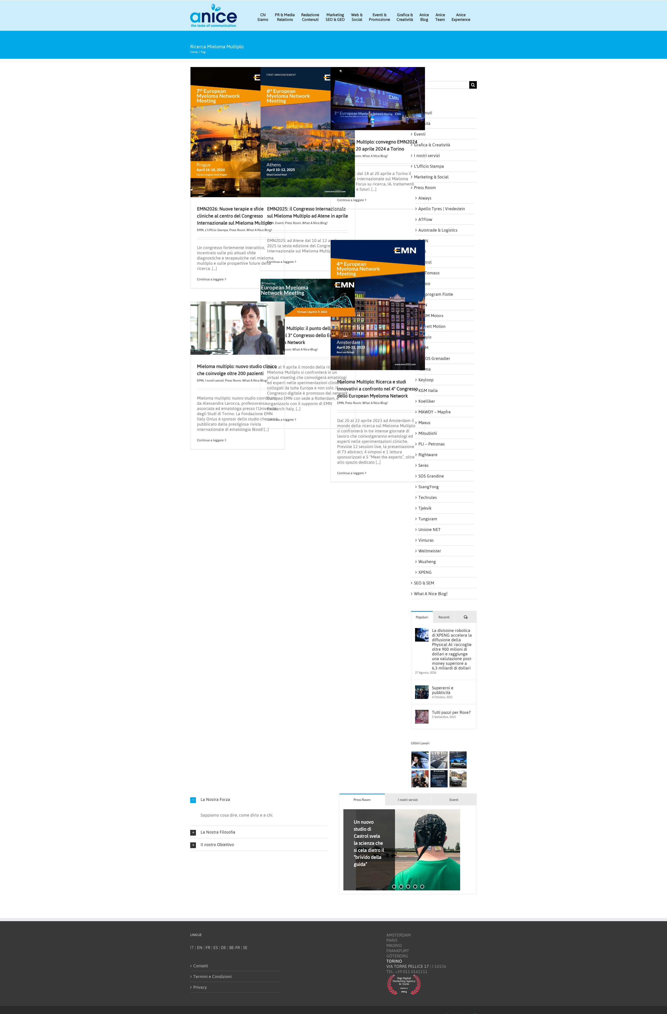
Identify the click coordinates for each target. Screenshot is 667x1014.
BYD (422, 251)
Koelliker (426, 401)
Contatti (200, 965)
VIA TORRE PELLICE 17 (407, 966)
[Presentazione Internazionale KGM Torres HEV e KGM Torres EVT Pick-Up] (458, 778)
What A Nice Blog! (315, 223)
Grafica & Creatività (432, 144)
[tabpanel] (408, 850)
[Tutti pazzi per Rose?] (422, 712)
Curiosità (422, 123)
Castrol (425, 262)
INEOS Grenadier (434, 358)
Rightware (427, 454)
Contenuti (423, 112)
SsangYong (428, 486)
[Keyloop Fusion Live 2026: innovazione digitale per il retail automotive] (439, 760)
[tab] (362, 799)
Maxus (424, 422)
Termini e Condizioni (212, 976)
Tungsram (427, 518)
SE (245, 947)
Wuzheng (427, 561)
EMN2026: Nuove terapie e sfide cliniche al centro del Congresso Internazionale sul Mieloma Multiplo (234, 216)
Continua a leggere (210, 279)
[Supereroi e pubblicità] (422, 688)
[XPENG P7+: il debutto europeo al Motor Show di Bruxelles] (458, 760)
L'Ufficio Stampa (216, 230)
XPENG (425, 572)
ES (215, 947)
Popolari (422, 617)
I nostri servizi (214, 380)
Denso (424, 283)
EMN (200, 230)
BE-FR (234, 947)
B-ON (423, 240)
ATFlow (425, 219)
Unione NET (429, 529)
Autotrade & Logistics (438, 230)
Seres (423, 465)
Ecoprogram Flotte (435, 294)
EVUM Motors (430, 315)
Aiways (424, 198)
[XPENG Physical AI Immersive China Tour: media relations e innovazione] (420, 760)
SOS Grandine (431, 476)
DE (223, 947)
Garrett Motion (432, 326)
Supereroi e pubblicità (442, 690)
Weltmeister (429, 550)
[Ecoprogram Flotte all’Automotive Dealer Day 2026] (439, 778)
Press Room (237, 230)
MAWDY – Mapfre (434, 411)
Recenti (444, 617)
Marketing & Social (431, 176)
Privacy (200, 987)
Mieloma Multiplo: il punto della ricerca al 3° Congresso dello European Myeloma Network (307, 335)
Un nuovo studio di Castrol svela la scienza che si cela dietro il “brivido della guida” (369, 843)
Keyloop (426, 379)
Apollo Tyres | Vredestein (441, 208)
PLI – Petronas (431, 444)
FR (208, 947)
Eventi (279, 223)
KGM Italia (428, 390)
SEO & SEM (424, 583)
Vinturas (426, 540)
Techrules (427, 497)
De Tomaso (429, 272)
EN (199, 947)
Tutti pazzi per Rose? (451, 712)
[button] (259, 799)
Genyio (424, 337)
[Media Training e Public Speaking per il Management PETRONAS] (420, 778)
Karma (424, 369)
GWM (423, 347)
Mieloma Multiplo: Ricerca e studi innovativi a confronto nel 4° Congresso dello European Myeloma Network (377, 389)
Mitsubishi (427, 433)
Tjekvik (424, 508)
